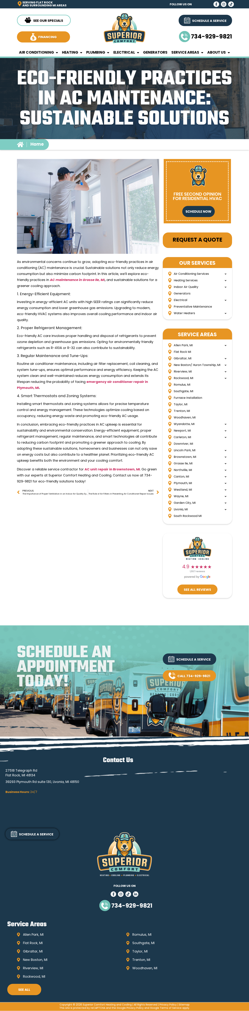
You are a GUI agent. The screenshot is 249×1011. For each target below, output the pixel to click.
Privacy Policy (168, 1005)
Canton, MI (181, 476)
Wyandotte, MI (184, 424)
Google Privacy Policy (130, 1008)
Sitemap (184, 1005)
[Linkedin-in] (136, 894)
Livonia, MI (181, 509)
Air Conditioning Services (191, 274)
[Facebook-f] (216, 4)
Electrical (124, 53)
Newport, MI (182, 430)
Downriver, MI (183, 444)
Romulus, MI (182, 384)
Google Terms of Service (166, 1008)
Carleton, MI (182, 437)
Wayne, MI (181, 496)
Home (37, 144)
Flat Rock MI (182, 352)
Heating (70, 53)
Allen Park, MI (183, 345)
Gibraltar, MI (182, 358)
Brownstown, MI (185, 457)
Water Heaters (184, 313)
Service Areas (185, 53)
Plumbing (95, 53)
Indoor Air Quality (186, 287)
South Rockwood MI (188, 516)
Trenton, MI (182, 411)
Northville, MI (183, 470)
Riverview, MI (183, 371)
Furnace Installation (188, 398)
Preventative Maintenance (193, 306)
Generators (155, 53)
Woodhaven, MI (185, 417)
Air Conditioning (36, 53)
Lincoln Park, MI (184, 450)
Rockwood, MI (183, 378)
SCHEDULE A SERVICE (193, 659)
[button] (189, 659)
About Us (216, 53)
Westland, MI (183, 489)
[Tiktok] (231, 4)
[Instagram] (224, 4)
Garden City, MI (185, 503)
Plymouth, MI (183, 483)
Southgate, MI (183, 391)
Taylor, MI (180, 404)
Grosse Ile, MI (183, 463)
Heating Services (186, 280)
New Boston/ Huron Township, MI (197, 365)
